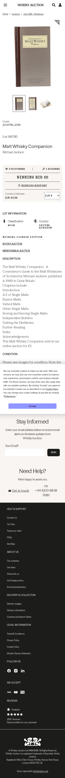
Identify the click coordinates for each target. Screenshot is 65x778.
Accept (32, 406)
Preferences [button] (9, 396)
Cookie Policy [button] (51, 389)
